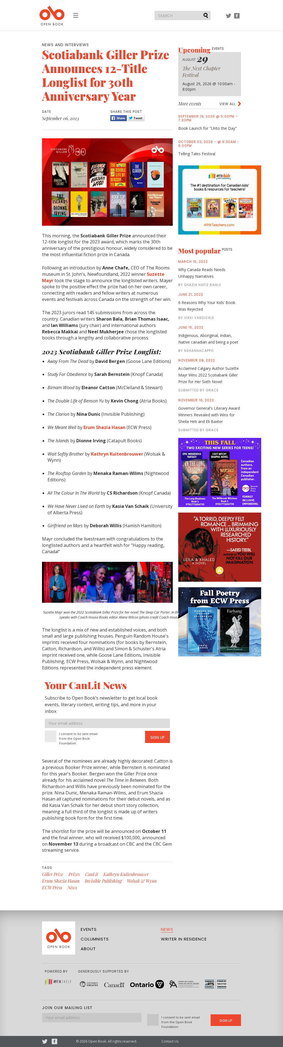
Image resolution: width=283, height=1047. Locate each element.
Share (118, 118)
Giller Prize (52, 874)
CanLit (91, 874)
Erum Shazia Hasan (61, 881)
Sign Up (157, 737)
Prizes (74, 874)
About (88, 949)
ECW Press (52, 887)
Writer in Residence (184, 939)
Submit (206, 15)
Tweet (136, 118)
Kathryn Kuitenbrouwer (126, 874)
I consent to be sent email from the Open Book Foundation (78, 738)
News (72, 887)
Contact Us (170, 1041)
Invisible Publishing (103, 881)
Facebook (237, 18)
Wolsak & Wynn (142, 881)
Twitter (228, 18)
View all (227, 104)
